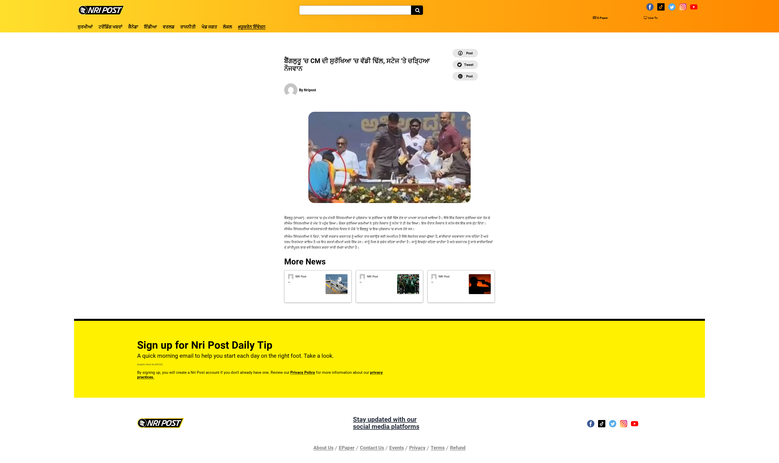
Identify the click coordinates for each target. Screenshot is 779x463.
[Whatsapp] (465, 76)
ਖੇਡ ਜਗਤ (209, 27)
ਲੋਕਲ (227, 27)
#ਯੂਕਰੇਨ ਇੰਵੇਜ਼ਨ (252, 27)
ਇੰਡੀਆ (150, 27)
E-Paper (602, 18)
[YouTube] (694, 6)
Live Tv (652, 18)
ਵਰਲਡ (168, 27)
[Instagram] (683, 6)
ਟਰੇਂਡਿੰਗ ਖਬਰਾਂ (110, 27)
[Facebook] (650, 6)
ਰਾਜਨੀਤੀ (188, 27)
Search (417, 10)
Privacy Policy (302, 372)
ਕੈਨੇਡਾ (133, 27)
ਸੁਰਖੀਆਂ (85, 27)
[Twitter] (672, 6)
